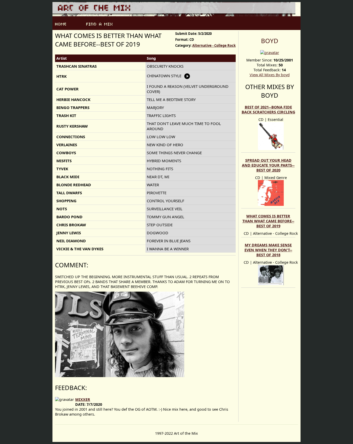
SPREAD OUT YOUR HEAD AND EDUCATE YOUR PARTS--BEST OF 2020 (268, 165)
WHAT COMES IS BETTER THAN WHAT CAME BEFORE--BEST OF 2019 (268, 221)
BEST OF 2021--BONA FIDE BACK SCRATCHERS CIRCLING (268, 109)
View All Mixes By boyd (270, 74)
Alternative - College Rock (214, 45)
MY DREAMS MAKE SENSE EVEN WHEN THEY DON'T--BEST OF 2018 (268, 250)
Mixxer (82, 399)
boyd (269, 40)
